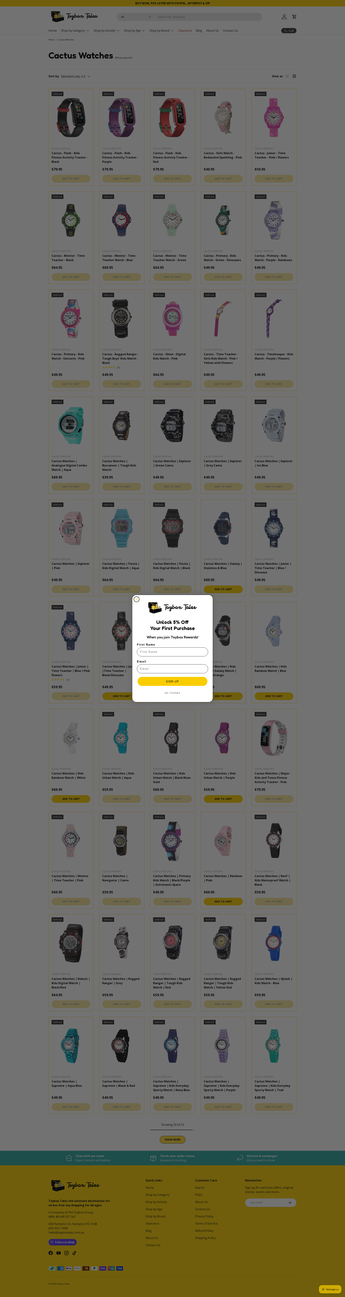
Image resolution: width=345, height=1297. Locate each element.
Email (141, 661)
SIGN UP (172, 681)
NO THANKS (172, 693)
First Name (146, 644)
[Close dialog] (136, 599)
